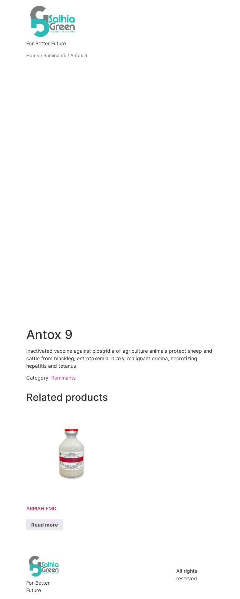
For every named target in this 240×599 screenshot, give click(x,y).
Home (32, 55)
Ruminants (54, 55)
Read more (44, 525)
